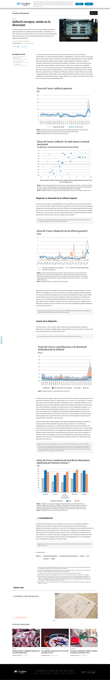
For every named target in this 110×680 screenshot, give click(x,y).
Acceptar (89, 3)
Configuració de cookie (37, 6)
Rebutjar (79, 3)
